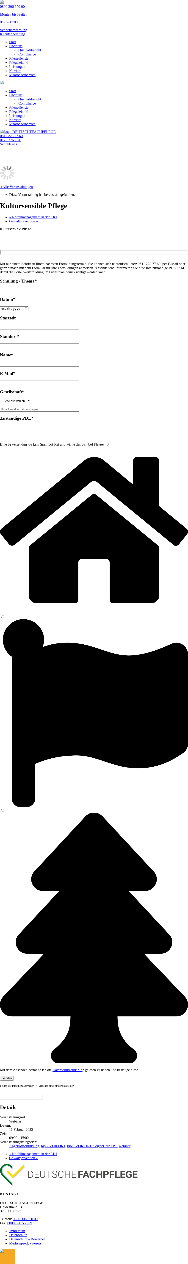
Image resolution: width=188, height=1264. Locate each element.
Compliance (27, 54)
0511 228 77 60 (11, 136)
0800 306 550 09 (19, 1223)
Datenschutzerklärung (68, 1070)
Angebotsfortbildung (24, 1146)
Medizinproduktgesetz (25, 1243)
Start (12, 42)
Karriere (15, 71)
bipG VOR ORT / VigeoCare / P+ (92, 1146)
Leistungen (17, 67)
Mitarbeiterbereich (22, 75)
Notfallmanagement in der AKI (33, 217)
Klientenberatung (12, 34)
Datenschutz (18, 1235)
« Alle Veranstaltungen (16, 187)
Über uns (15, 46)
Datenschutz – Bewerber (27, 1239)
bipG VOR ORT (53, 1146)
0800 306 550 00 (25, 1219)
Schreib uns (8, 144)
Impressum (17, 1231)
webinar (124, 1146)
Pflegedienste (18, 58)
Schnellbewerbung (13, 30)
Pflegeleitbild (18, 62)
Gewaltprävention (23, 221)
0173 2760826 (10, 140)
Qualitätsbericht (29, 50)
